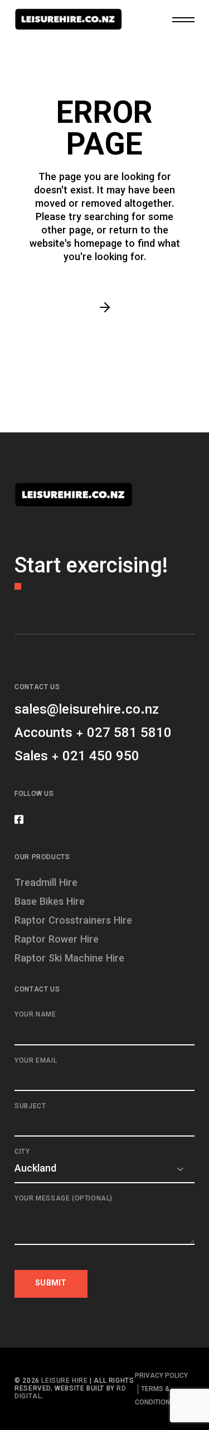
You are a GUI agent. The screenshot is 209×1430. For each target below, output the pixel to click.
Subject (30, 1107)
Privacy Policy (161, 1376)
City (22, 1152)
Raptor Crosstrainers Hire (73, 921)
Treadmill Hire (45, 883)
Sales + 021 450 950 (76, 757)
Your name (35, 1015)
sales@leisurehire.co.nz (86, 710)
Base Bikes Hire (49, 902)
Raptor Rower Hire (56, 940)
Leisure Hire (64, 1381)
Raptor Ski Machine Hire (69, 959)
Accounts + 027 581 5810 (93, 733)
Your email (35, 1061)
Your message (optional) (63, 1199)
